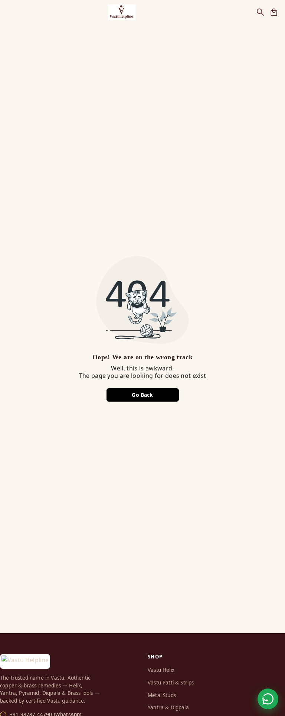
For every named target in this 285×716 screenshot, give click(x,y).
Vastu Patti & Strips (171, 682)
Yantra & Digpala (168, 707)
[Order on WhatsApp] (268, 699)
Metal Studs (162, 695)
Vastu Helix (161, 670)
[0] (274, 12)
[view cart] (274, 12)
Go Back (142, 394)
